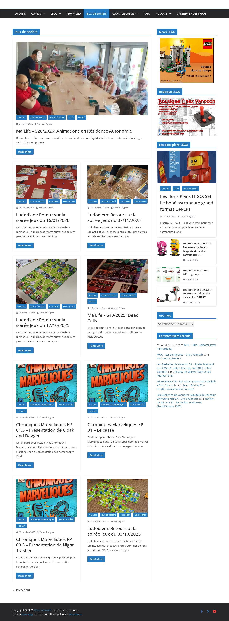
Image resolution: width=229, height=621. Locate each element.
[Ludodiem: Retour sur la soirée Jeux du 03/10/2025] (117, 496)
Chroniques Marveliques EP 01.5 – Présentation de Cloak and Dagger (45, 429)
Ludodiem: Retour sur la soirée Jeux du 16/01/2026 (42, 217)
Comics (36, 13)
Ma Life (81, 117)
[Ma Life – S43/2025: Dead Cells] (117, 276)
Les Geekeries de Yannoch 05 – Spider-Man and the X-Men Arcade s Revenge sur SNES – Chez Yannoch (185, 368)
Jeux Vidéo (74, 13)
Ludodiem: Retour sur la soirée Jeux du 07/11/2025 (114, 217)
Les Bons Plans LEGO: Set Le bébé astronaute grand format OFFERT (186, 202)
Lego (54, 13)
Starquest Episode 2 (169, 358)
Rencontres (69, 201)
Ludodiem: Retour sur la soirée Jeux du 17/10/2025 (42, 322)
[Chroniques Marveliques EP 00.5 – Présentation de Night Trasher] (46, 498)
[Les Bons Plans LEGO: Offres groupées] (168, 275)
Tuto (146, 13)
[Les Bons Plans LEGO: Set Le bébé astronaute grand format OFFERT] (186, 167)
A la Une (21, 117)
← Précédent (21, 590)
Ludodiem (54, 201)
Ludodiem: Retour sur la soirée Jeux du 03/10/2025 (114, 531)
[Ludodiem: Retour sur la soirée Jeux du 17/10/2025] (46, 281)
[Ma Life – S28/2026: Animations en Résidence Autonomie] (82, 78)
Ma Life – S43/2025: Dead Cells (113, 317)
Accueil (20, 13)
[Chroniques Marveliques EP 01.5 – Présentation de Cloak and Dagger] (46, 383)
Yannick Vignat (44, 123)
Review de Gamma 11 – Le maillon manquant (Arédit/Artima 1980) (185, 402)
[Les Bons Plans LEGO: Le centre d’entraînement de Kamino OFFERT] (168, 296)
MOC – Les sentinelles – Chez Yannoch (180, 354)
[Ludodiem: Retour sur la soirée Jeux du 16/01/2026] (46, 182)
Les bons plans (190, 188)
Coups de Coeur (123, 13)
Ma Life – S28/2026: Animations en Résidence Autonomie (74, 131)
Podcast (161, 13)
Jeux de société (96, 13)
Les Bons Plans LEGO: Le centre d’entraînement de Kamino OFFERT (197, 293)
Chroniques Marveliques (42, 404)
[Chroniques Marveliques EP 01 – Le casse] (117, 383)
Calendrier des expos (191, 13)
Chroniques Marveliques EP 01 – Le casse (115, 427)
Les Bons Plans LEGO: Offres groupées (196, 272)
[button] (43, 13)
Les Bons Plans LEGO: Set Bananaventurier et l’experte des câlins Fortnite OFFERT (198, 249)
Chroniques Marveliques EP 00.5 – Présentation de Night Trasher (45, 544)
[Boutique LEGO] (186, 117)
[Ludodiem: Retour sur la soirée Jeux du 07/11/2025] (117, 182)
